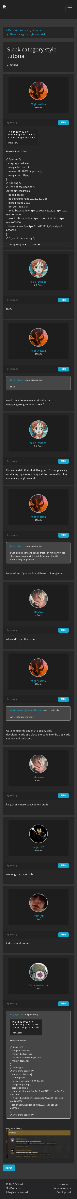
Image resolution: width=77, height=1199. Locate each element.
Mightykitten (16, 1014)
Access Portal (65, 1184)
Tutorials (38, 30)
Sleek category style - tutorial (27, 34)
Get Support (63, 1192)
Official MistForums (17, 30)
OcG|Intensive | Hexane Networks (27, 710)
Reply (63, 122)
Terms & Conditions (62, 1188)
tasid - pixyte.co (18, 379)
